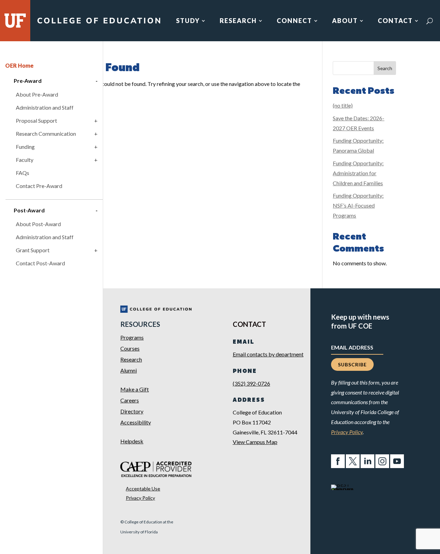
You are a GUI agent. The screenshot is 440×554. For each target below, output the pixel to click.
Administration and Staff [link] (45, 107)
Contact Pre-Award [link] (39, 185)
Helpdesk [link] (131, 441)
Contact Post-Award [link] (40, 263)
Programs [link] (132, 337)
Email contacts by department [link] (268, 354)
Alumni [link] (128, 370)
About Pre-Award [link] (37, 94)
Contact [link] (395, 21)
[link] (98, 23)
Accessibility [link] (135, 422)
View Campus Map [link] (255, 442)
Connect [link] (294, 21)
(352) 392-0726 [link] (251, 383)
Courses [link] (130, 348)
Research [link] (238, 21)
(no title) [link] (343, 105)
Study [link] (188, 21)
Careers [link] (129, 400)
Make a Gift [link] (134, 389)
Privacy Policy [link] (140, 498)
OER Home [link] (19, 65)
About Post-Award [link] (38, 224)
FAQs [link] (22, 172)
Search (384, 68)
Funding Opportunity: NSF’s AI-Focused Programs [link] (358, 205)
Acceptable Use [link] (143, 488)
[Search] (429, 20)
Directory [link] (131, 411)
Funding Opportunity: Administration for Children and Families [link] (358, 173)
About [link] (345, 21)
